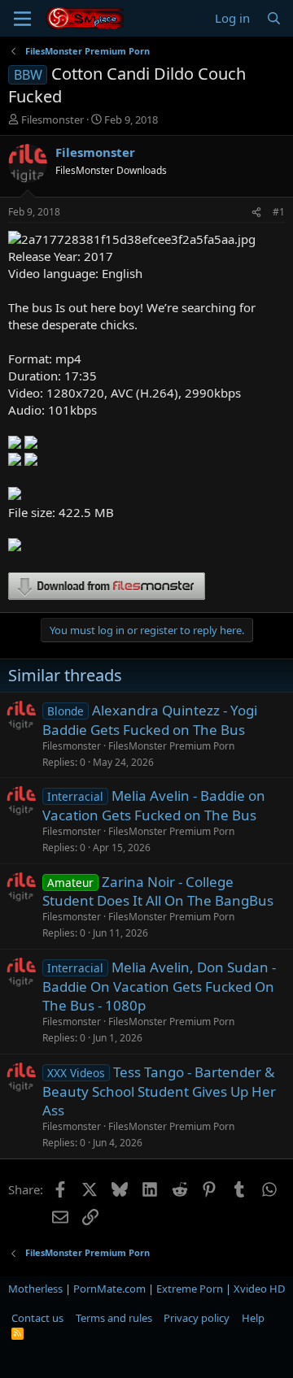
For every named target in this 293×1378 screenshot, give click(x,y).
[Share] (256, 212)
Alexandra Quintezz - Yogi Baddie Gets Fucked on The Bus (149, 720)
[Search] (274, 18)
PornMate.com (109, 1288)
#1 (279, 212)
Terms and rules (114, 1318)
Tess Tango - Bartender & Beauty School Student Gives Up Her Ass (159, 1091)
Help (253, 1318)
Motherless (35, 1288)
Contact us (37, 1318)
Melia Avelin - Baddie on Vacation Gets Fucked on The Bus (153, 805)
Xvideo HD (259, 1288)
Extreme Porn (189, 1288)
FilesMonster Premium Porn (171, 746)
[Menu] (22, 18)
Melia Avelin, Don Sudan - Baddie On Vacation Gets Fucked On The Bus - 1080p (159, 986)
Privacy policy (197, 1318)
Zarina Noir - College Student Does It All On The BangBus (157, 891)
